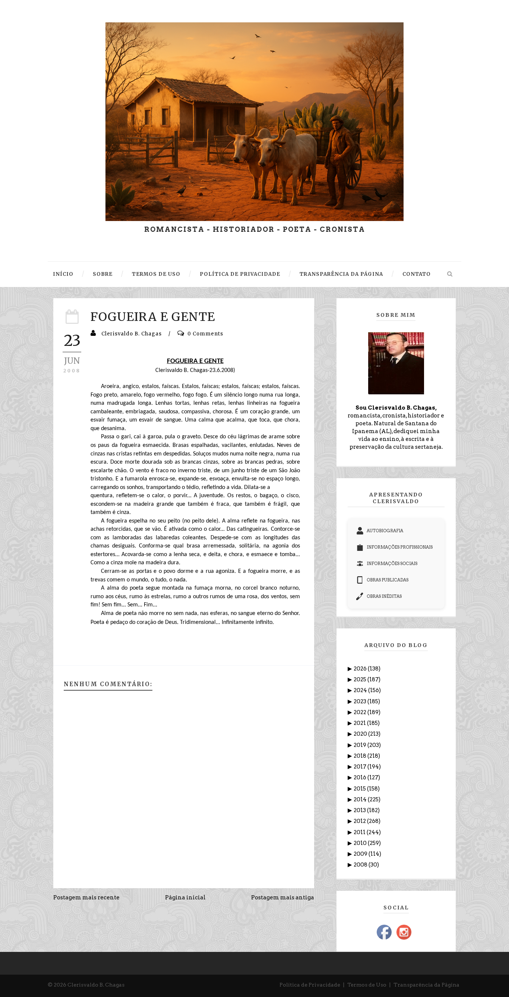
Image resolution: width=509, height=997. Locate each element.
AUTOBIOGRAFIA (385, 530)
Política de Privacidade (309, 985)
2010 (361, 843)
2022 (360, 712)
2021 (360, 723)
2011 (360, 832)
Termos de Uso (366, 985)
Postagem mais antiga (282, 897)
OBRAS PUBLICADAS (387, 580)
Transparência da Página (426, 985)
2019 (360, 745)
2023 (360, 701)
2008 (361, 864)
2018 (360, 756)
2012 (360, 821)
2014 (361, 799)
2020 (361, 734)
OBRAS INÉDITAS (384, 596)
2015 (360, 788)
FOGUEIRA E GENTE (153, 316)
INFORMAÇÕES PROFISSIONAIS (400, 547)
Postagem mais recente (86, 897)
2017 (360, 766)
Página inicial (185, 897)
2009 (361, 854)
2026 (361, 668)
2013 (360, 810)
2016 (360, 777)
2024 (361, 690)
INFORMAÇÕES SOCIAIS (392, 563)
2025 (360, 679)
